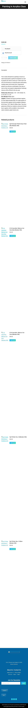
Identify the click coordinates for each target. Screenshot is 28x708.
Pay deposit (7, 48)
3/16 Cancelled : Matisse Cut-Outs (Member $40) (17, 333)
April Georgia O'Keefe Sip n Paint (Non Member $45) (18, 124)
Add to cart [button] (12, 131)
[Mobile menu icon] (25, 2)
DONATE (4, 690)
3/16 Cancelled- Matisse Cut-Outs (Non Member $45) (17, 229)
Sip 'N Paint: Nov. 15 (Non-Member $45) (16, 542)
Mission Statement (14, 664)
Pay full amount (8, 52)
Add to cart (13, 57)
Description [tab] (4, 70)
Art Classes (7, 62)
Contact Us (17, 670)
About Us (10, 670)
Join (4, 695)
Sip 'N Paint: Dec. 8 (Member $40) (18, 437)
